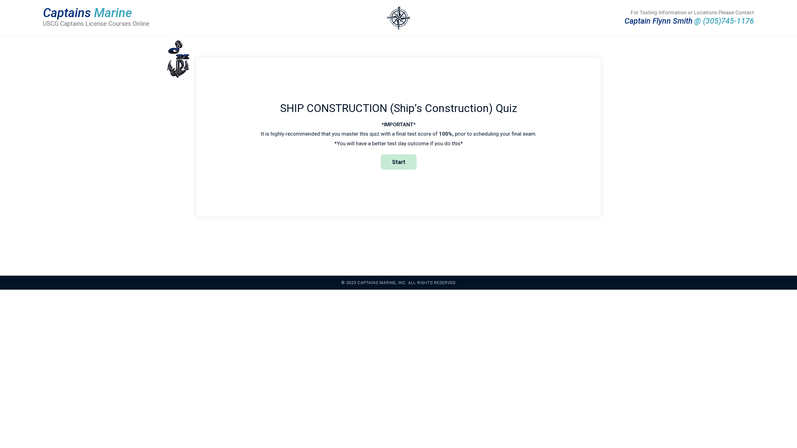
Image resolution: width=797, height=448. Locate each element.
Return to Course (430, 241)
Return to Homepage (372, 241)
